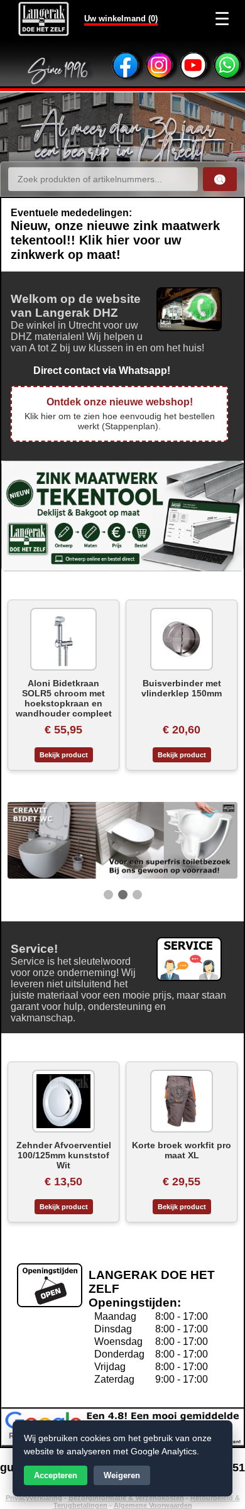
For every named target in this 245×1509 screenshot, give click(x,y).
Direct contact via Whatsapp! (90, 370)
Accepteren (55, 1475)
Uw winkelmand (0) (121, 18)
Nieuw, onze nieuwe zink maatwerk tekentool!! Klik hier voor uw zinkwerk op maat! (115, 240)
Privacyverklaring (34, 1497)
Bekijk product (64, 755)
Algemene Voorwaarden (153, 1505)
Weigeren (122, 1475)
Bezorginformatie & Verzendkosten (126, 1497)
